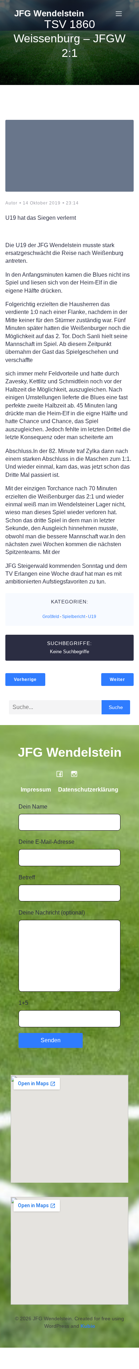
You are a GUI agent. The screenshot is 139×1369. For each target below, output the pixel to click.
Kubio (88, 1326)
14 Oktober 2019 (42, 203)
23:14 (72, 203)
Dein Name (33, 807)
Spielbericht (73, 616)
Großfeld (50, 616)
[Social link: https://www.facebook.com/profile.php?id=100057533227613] (62, 773)
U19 (92, 616)
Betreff (27, 877)
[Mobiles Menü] (119, 13)
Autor (11, 203)
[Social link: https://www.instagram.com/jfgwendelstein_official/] (77, 773)
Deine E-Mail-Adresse (46, 842)
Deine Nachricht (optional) (52, 913)
